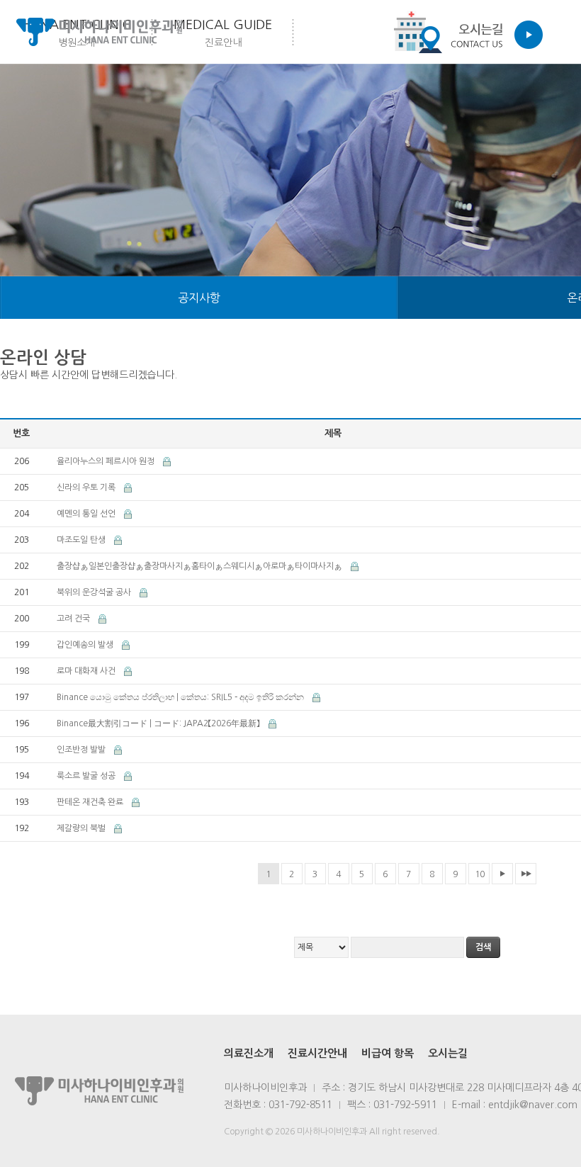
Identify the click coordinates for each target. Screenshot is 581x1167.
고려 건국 (74, 618)
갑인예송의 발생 (86, 645)
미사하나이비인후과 (99, 32)
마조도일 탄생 (82, 540)
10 (480, 874)
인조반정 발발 (82, 749)
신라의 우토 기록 (87, 487)
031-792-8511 (300, 1105)
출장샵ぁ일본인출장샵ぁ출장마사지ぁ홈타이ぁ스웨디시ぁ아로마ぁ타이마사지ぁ (200, 566)
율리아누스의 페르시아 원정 (107, 461)
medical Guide (223, 32)
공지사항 (199, 297)
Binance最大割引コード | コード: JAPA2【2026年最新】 (159, 723)
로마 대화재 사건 (87, 671)
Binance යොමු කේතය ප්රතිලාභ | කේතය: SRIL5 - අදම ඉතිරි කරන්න (181, 697)
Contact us (464, 32)
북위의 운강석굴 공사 (95, 592)
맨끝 (525, 873)
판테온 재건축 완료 (91, 802)
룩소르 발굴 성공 (87, 776)
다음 (502, 873)
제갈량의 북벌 (82, 828)
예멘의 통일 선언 (87, 513)
